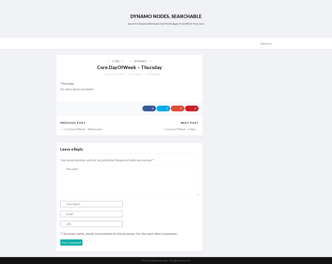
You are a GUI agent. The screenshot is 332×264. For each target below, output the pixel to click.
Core (116, 61)
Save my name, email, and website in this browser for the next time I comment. (120, 233)
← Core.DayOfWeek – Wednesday (81, 129)
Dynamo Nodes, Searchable (166, 16)
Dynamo (140, 61)
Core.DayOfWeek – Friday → (181, 129)
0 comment (135, 74)
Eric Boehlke (153, 74)
